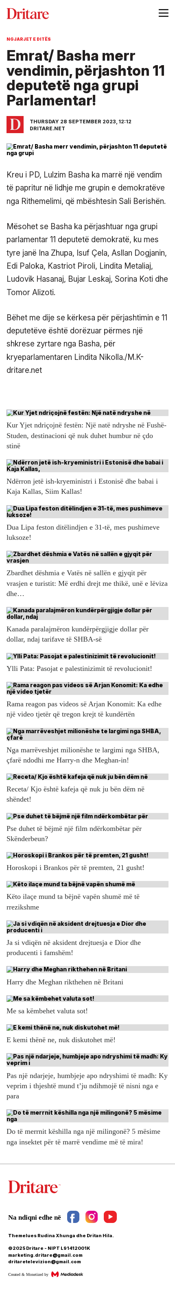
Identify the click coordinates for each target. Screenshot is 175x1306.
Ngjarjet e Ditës (29, 39)
